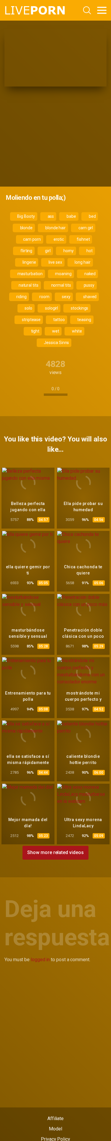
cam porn (31, 239)
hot (89, 250)
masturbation (30, 273)
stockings (79, 308)
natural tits (28, 285)
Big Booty (25, 216)
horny (68, 250)
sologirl (51, 308)
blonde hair (55, 227)
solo (28, 308)
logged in (40, 959)
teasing (83, 319)
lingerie (29, 262)
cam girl (85, 227)
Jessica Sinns (56, 342)
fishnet (83, 239)
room (43, 296)
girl (47, 250)
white (76, 331)
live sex (55, 262)
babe (71, 216)
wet (55, 331)
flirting (26, 250)
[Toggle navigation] (102, 10)
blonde (26, 227)
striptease (31, 319)
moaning (62, 273)
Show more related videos (55, 852)
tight (35, 331)
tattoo (58, 319)
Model (55, 1129)
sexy (65, 296)
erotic (58, 239)
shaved (89, 296)
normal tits (60, 285)
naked (89, 273)
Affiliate (55, 1118)
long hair (82, 262)
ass (50, 216)
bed (92, 216)
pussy (89, 285)
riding (21, 296)
